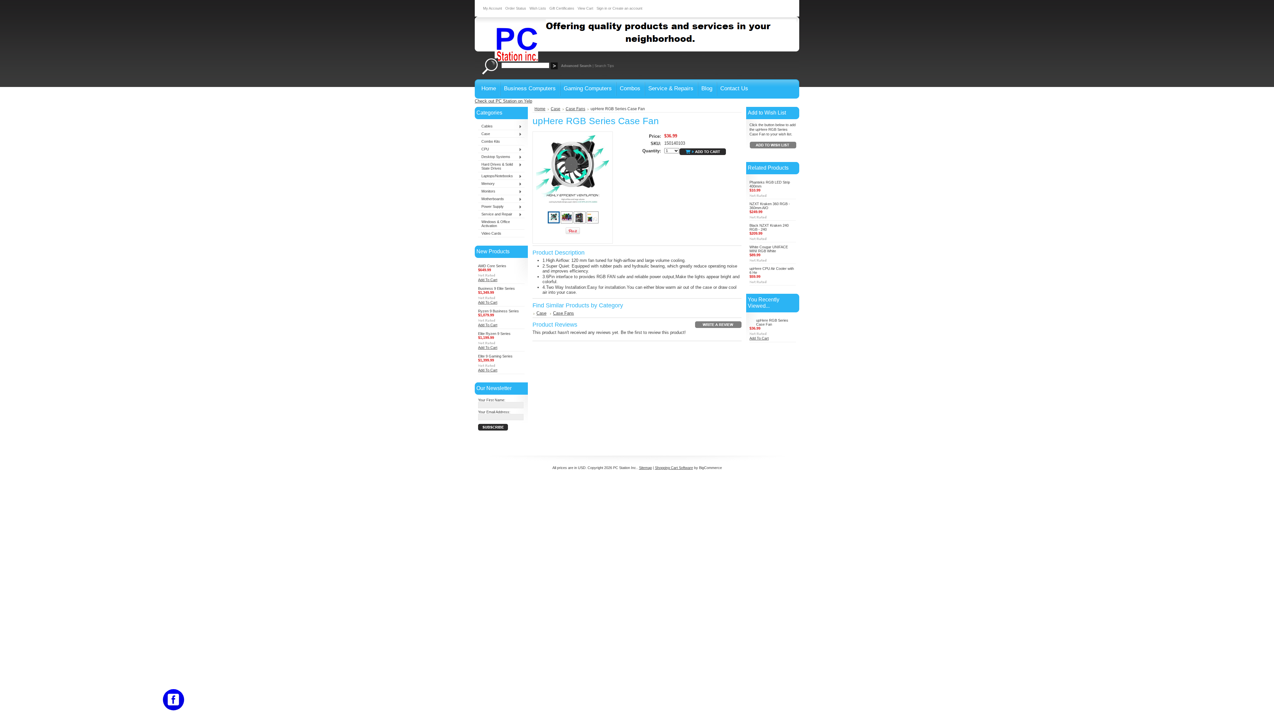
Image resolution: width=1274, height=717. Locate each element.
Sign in (602, 8)
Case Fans (575, 109)
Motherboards (491, 199)
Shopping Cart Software (674, 468)
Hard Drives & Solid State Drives (495, 166)
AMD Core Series (492, 266)
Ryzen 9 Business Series (498, 311)
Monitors (486, 191)
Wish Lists (538, 8)
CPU (483, 149)
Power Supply (491, 206)
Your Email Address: (494, 412)
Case (484, 134)
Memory (486, 184)
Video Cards (491, 233)
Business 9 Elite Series (496, 288)
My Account (492, 8)
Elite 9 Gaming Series (495, 356)
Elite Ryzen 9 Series (494, 334)
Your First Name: (491, 400)
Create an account (627, 8)
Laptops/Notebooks (495, 176)
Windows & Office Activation (495, 224)
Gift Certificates (561, 8)
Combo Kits (490, 141)
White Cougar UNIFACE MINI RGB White (768, 249)
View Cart (585, 8)
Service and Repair (495, 214)
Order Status (515, 8)
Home (539, 109)
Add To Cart (487, 280)
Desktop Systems (494, 157)
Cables (485, 126)
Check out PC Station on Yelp (503, 101)
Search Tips (604, 66)
